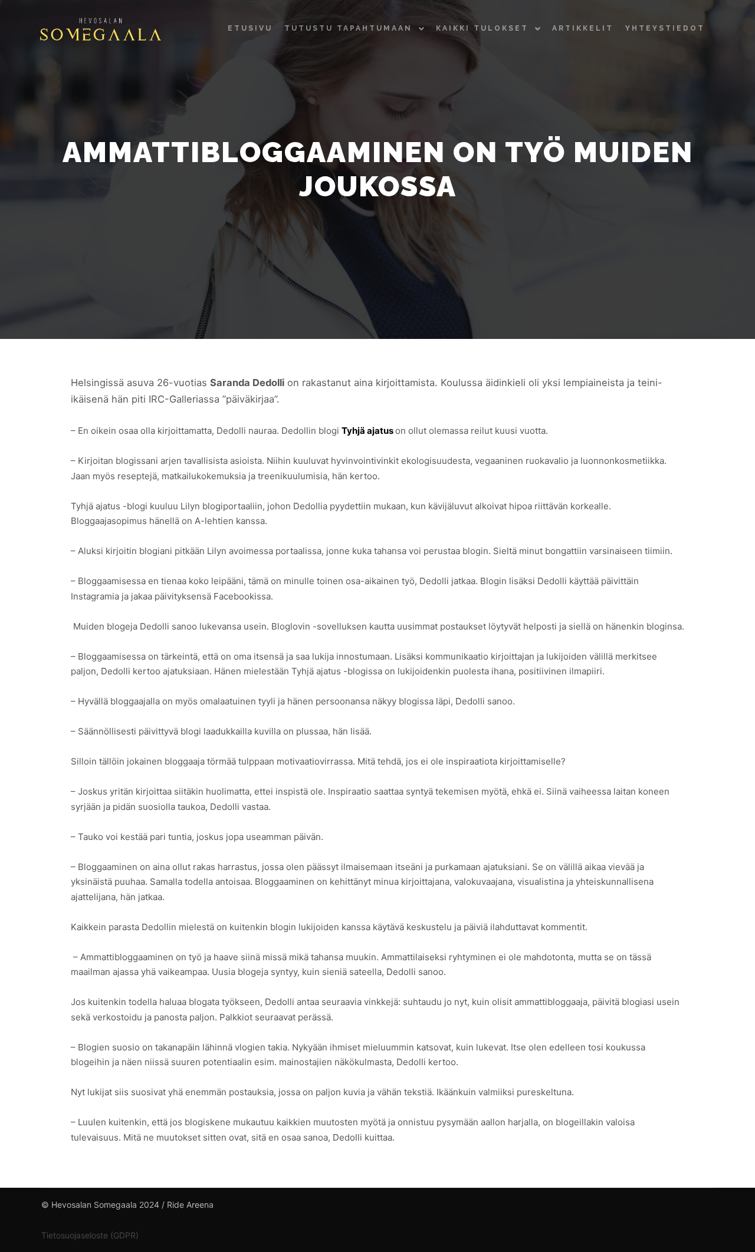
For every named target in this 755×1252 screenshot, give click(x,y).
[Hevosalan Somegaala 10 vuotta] (100, 28)
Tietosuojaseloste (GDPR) (90, 1235)
